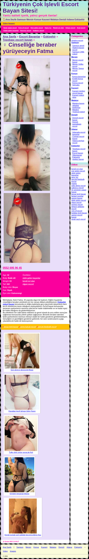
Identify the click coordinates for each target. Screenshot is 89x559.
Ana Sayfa (9, 36)
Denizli (62, 19)
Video (5, 23)
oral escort (81, 28)
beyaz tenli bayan (11, 327)
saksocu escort (77, 188)
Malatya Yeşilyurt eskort (78, 111)
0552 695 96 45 (12, 267)
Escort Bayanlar (29, 36)
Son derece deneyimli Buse (22, 370)
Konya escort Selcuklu (77, 84)
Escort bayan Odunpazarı (77, 154)
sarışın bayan (76, 198)
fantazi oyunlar (77, 196)
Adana (70, 19)
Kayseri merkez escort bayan (78, 92)
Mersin (30, 19)
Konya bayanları (79, 77)
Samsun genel (78, 46)
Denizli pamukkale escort (76, 124)
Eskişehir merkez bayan (78, 158)
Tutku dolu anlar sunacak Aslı (21, 452)
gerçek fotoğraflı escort (47, 327)
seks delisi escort (78, 186)
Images (11, 23)
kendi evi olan (59, 28)
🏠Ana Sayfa (9, 19)
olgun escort (70, 28)
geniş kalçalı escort (28, 327)
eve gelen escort (37, 28)
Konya (37, 19)
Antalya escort (77, 40)
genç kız (48, 28)
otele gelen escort (78, 200)
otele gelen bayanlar (11, 30)
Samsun (21, 19)
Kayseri (46, 19)
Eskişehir (79, 19)
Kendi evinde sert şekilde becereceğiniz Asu (23, 535)
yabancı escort (39, 30)
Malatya (54, 19)
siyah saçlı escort (78, 219)
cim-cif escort (24, 28)
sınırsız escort (26, 30)
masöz (74, 184)
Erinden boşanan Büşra (19, 494)
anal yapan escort (10, 28)
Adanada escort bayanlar (78, 133)
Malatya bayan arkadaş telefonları (78, 105)
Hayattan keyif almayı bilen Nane (22, 411)
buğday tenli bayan (79, 213)
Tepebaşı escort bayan (17, 39)
